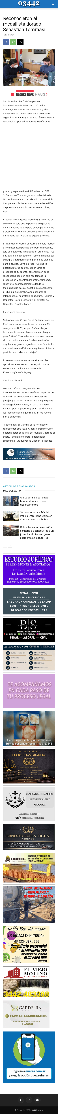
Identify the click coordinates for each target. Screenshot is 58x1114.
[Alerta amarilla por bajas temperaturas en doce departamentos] (11, 501)
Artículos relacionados (19, 486)
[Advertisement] (29, 156)
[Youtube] (37, 1100)
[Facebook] (6, 42)
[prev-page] (5, 546)
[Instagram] (29, 1100)
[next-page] (10, 546)
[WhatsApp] (13, 42)
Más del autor (12, 490)
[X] (20, 42)
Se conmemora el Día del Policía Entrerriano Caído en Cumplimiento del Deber (36, 516)
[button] (5, 4)
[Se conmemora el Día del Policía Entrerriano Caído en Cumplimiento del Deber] (11, 516)
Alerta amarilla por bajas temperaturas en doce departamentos (34, 501)
